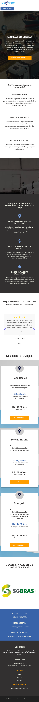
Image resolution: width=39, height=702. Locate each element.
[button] (3, 591)
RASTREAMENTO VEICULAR (19, 37)
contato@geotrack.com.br (19, 627)
